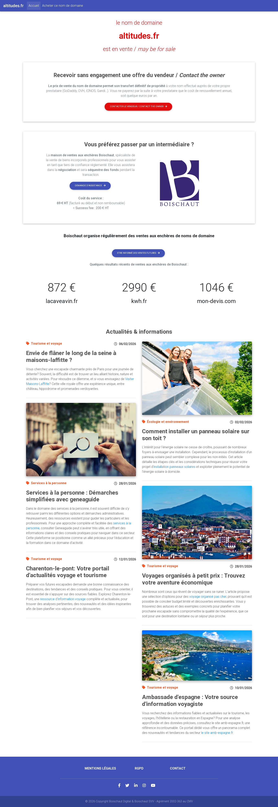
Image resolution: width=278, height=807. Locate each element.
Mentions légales (100, 768)
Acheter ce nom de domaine (62, 6)
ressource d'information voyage (63, 599)
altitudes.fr (139, 36)
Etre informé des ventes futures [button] (136, 253)
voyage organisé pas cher (207, 597)
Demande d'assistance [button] (88, 185)
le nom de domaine (139, 23)
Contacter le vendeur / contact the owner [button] (136, 106)
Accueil (34, 5)
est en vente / (139, 49)
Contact (178, 768)
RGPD (139, 768)
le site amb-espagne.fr (217, 733)
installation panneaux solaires (174, 467)
